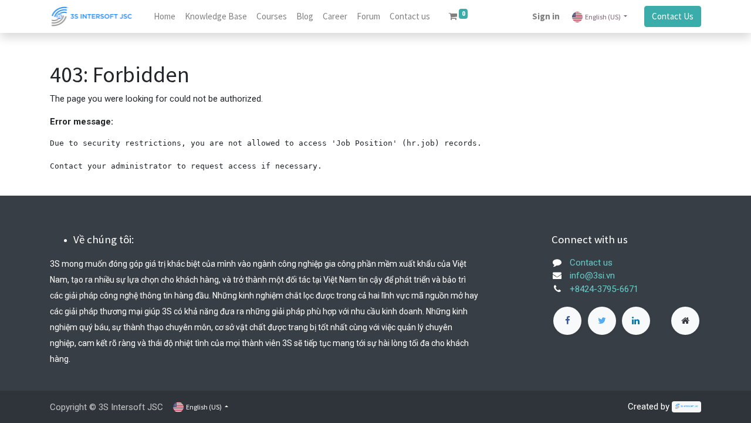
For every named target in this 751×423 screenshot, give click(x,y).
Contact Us (673, 16)
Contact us (591, 262)
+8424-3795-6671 (604, 289)
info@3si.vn (592, 275)
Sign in (546, 16)
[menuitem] (164, 16)
